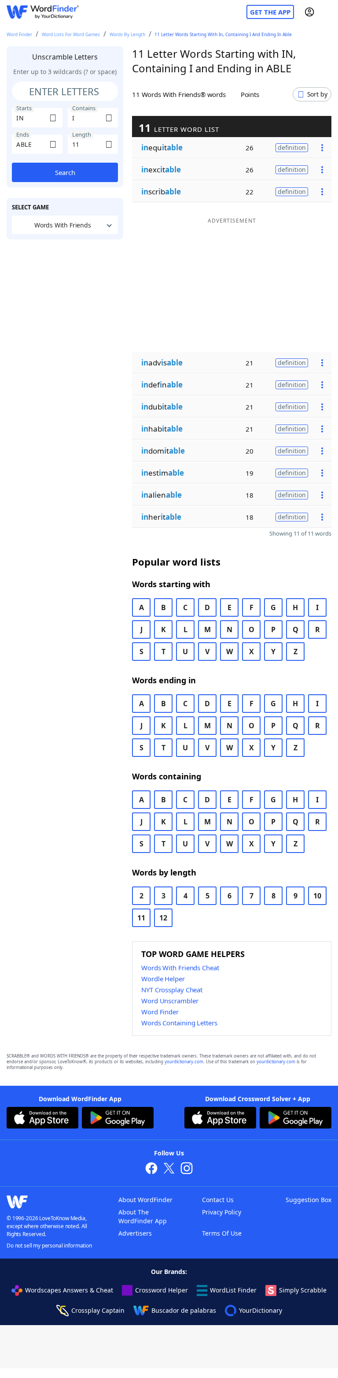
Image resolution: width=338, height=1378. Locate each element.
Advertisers (135, 1233)
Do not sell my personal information (49, 1245)
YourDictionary (260, 1310)
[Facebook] (151, 1169)
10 (317, 896)
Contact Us (218, 1200)
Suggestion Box (308, 1200)
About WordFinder (145, 1200)
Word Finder (19, 34)
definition (292, 147)
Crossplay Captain (98, 1310)
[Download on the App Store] (42, 1119)
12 (163, 918)
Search (65, 172)
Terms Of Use (222, 1233)
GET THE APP (270, 11)
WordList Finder (233, 1290)
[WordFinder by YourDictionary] (43, 12)
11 (141, 918)
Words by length (127, 34)
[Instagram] (187, 1169)
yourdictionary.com (184, 1062)
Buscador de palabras (183, 1310)
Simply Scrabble (303, 1290)
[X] (169, 1169)
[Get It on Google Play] (118, 1119)
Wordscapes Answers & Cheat (69, 1290)
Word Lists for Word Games (71, 34)
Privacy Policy (221, 1212)
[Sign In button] (309, 11)
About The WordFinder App (142, 1216)
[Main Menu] (328, 11)
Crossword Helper (161, 1290)
